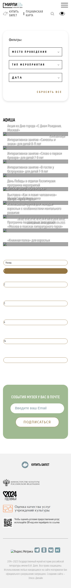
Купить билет (14, 13)
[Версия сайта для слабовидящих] (62, 14)
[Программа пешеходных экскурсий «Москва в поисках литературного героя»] (35, 231)
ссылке (56, 522)
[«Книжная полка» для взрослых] (35, 245)
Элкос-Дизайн (35, 578)
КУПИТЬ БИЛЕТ (40, 465)
